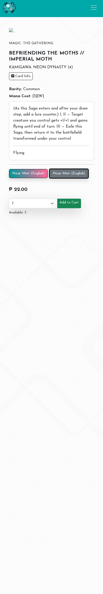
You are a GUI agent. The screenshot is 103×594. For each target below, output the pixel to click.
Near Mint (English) (28, 173)
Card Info (22, 76)
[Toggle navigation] (94, 7)
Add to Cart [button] (69, 202)
